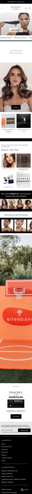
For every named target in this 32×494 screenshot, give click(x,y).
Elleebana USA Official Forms (9, 471)
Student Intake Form (7, 476)
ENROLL (16, 107)
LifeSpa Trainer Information (9, 492)
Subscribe (24, 430)
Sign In (3, 444)
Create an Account (6, 446)
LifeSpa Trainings (6, 489)
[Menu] (2, 8)
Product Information (7, 473)
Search (3, 460)
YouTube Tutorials (6, 458)
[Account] (26, 8)
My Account (4, 449)
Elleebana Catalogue (7, 482)
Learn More (16, 416)
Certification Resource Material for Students (13, 479)
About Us (4, 455)
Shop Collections (16, 30)
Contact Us (4, 452)
